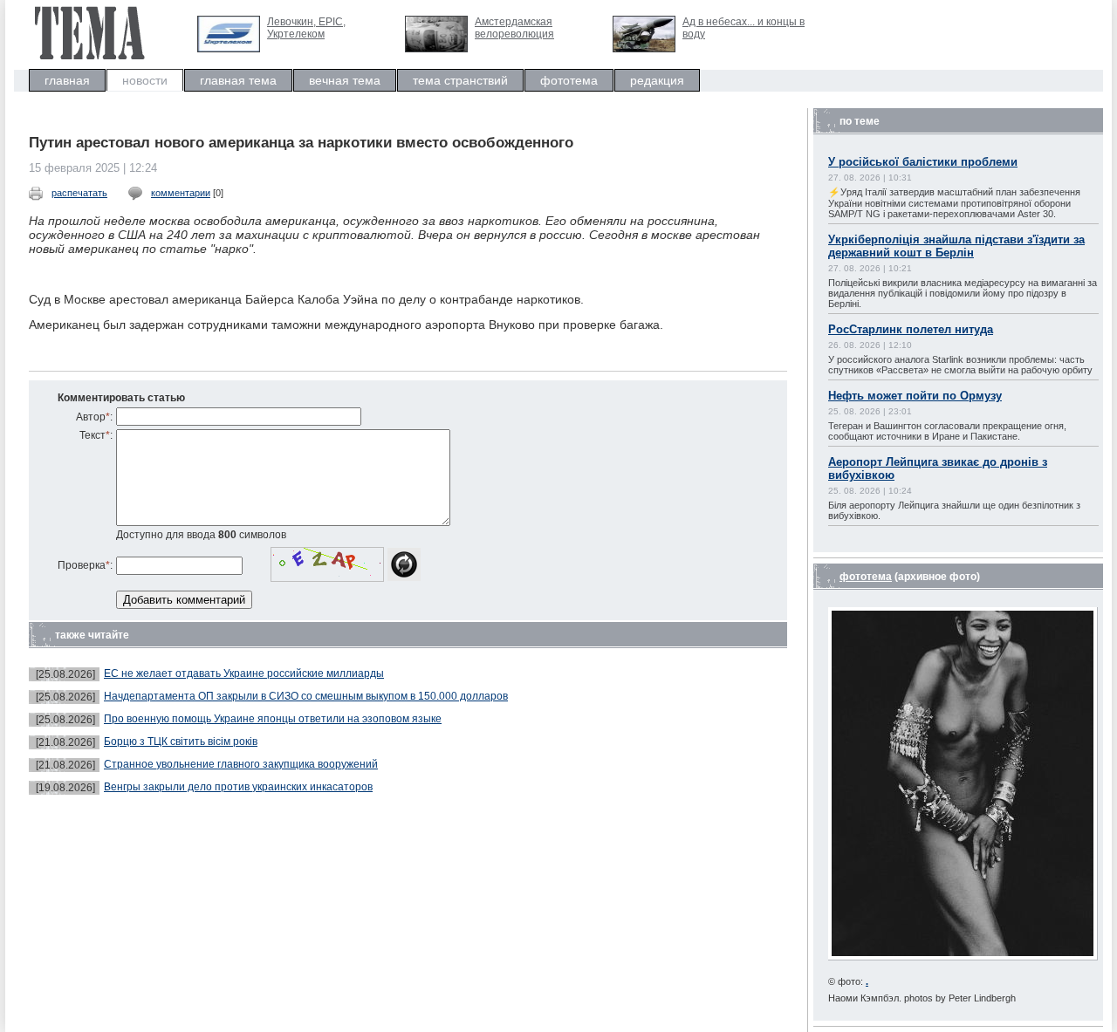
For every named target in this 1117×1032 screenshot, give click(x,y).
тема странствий (460, 80)
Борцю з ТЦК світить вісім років (180, 741)
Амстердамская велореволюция (514, 28)
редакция (657, 80)
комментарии (180, 193)
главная (67, 80)
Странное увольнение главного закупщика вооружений (241, 764)
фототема (569, 80)
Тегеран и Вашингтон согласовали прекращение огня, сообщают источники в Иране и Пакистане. (947, 430)
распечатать (79, 193)
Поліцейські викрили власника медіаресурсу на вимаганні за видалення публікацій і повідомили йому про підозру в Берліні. (962, 293)
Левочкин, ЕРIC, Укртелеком (306, 28)
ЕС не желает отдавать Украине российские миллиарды (244, 673)
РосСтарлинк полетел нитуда (910, 329)
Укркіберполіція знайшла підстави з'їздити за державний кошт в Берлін (956, 246)
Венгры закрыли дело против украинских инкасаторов (238, 787)
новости (145, 80)
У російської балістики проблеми (923, 161)
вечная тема (344, 80)
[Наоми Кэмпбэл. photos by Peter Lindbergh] (963, 956)
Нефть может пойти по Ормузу (915, 395)
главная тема (238, 80)
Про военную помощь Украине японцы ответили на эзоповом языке (273, 719)
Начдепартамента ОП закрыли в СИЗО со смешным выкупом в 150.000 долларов (306, 696)
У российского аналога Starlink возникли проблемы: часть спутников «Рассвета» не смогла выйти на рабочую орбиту (960, 364)
